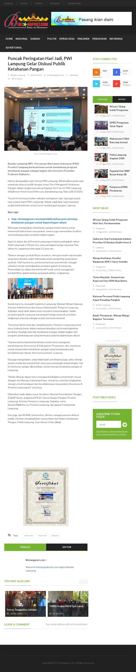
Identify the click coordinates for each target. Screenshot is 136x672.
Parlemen (83, 38)
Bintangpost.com (57, 75)
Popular (102, 99)
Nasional (22, 38)
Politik (51, 38)
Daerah (35, 38)
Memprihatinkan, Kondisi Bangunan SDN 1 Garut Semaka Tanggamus (110, 262)
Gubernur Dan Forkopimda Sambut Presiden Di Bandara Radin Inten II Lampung (112, 242)
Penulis (25, 547)
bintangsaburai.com (47, 566)
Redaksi (38, 3)
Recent (122, 99)
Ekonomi (29, 535)
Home (9, 38)
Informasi (116, 38)
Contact (23, 3)
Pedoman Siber (74, 3)
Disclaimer (55, 3)
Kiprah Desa (67, 38)
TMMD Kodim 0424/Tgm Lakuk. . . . (67, 608)
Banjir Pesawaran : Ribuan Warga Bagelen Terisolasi (111, 317)
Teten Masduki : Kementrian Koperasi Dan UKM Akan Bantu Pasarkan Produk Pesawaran (110, 281)
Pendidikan (99, 38)
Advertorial (14, 47)
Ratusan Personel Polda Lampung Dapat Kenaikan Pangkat (111, 298)
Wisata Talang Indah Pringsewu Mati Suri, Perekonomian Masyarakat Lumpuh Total (110, 223)
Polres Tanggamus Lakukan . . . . (23, 609)
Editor (67, 547)
